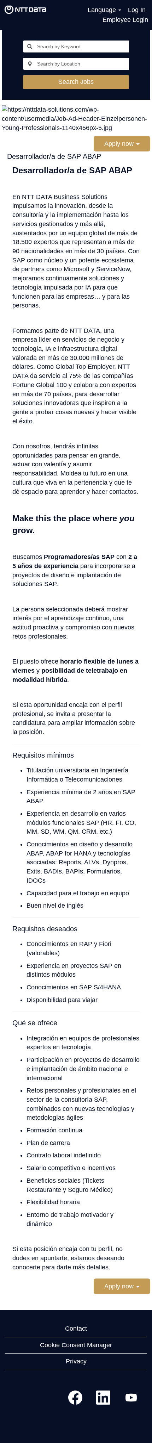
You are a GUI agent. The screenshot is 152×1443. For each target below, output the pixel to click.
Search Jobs (76, 81)
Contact (76, 1328)
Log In (137, 9)
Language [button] (103, 9)
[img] (25, 10)
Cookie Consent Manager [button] (76, 1345)
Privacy (76, 1361)
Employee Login (125, 19)
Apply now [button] (119, 143)
